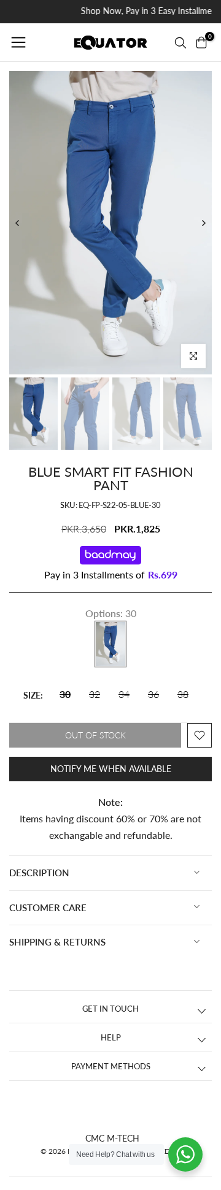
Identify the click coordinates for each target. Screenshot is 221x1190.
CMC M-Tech (112, 1138)
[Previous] (17, 223)
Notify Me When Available (110, 769)
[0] (201, 42)
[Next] (203, 223)
